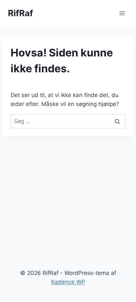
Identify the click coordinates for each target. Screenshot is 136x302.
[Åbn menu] (122, 13)
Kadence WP (68, 282)
